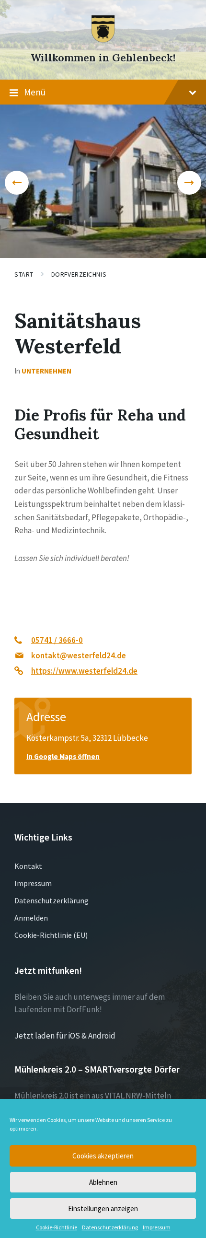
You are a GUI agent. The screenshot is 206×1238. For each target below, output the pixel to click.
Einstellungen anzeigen (103, 1208)
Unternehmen (46, 370)
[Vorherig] (17, 183)
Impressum (157, 1227)
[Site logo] (103, 40)
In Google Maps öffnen (63, 756)
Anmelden (31, 918)
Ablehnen (103, 1182)
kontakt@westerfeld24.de (78, 655)
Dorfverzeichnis (78, 274)
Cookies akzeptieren (103, 1155)
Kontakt (28, 866)
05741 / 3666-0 (57, 640)
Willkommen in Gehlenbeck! (103, 57)
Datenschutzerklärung (110, 1227)
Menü (35, 92)
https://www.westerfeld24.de (84, 671)
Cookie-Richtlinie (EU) (51, 935)
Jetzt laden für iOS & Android (64, 1035)
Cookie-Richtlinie (56, 1227)
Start (24, 274)
